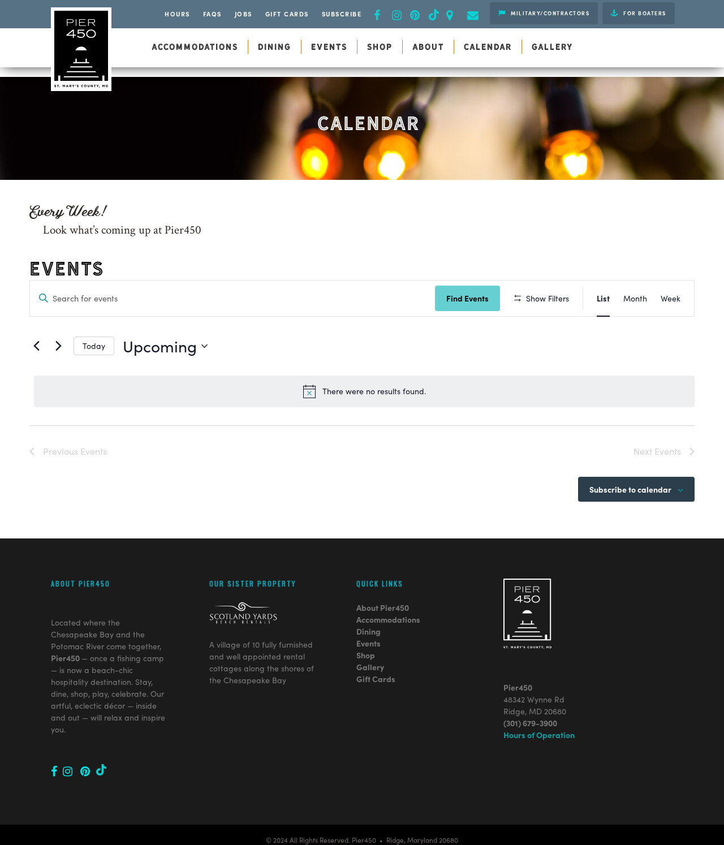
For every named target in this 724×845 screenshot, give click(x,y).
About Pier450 (382, 607)
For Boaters (644, 13)
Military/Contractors (549, 13)
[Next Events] (58, 346)
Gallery (370, 666)
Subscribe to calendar (630, 489)
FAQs (212, 13)
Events (368, 643)
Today (94, 345)
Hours (177, 13)
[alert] (364, 391)
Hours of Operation (539, 734)
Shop (365, 655)
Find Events (467, 298)
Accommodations (388, 619)
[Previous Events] (36, 346)
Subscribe (342, 13)
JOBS (243, 13)
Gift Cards (287, 13)
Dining (368, 631)
